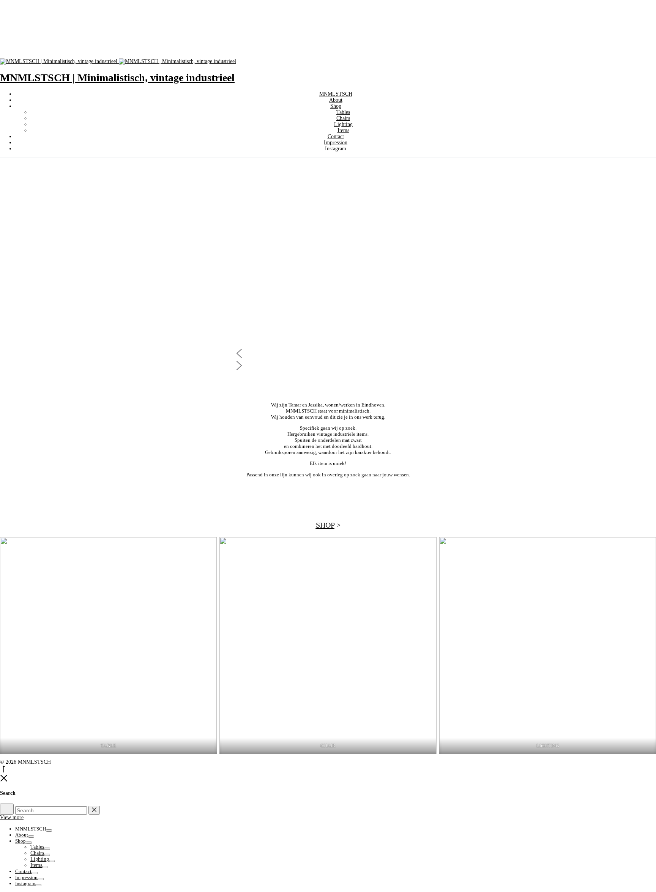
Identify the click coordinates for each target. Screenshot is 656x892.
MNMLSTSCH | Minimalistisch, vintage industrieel (117, 78)
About (335, 100)
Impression (335, 142)
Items (343, 130)
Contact (336, 136)
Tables (343, 112)
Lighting (343, 124)
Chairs (343, 118)
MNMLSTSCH (335, 94)
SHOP (325, 525)
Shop (335, 106)
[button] (328, 353)
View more (12, 817)
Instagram (335, 148)
